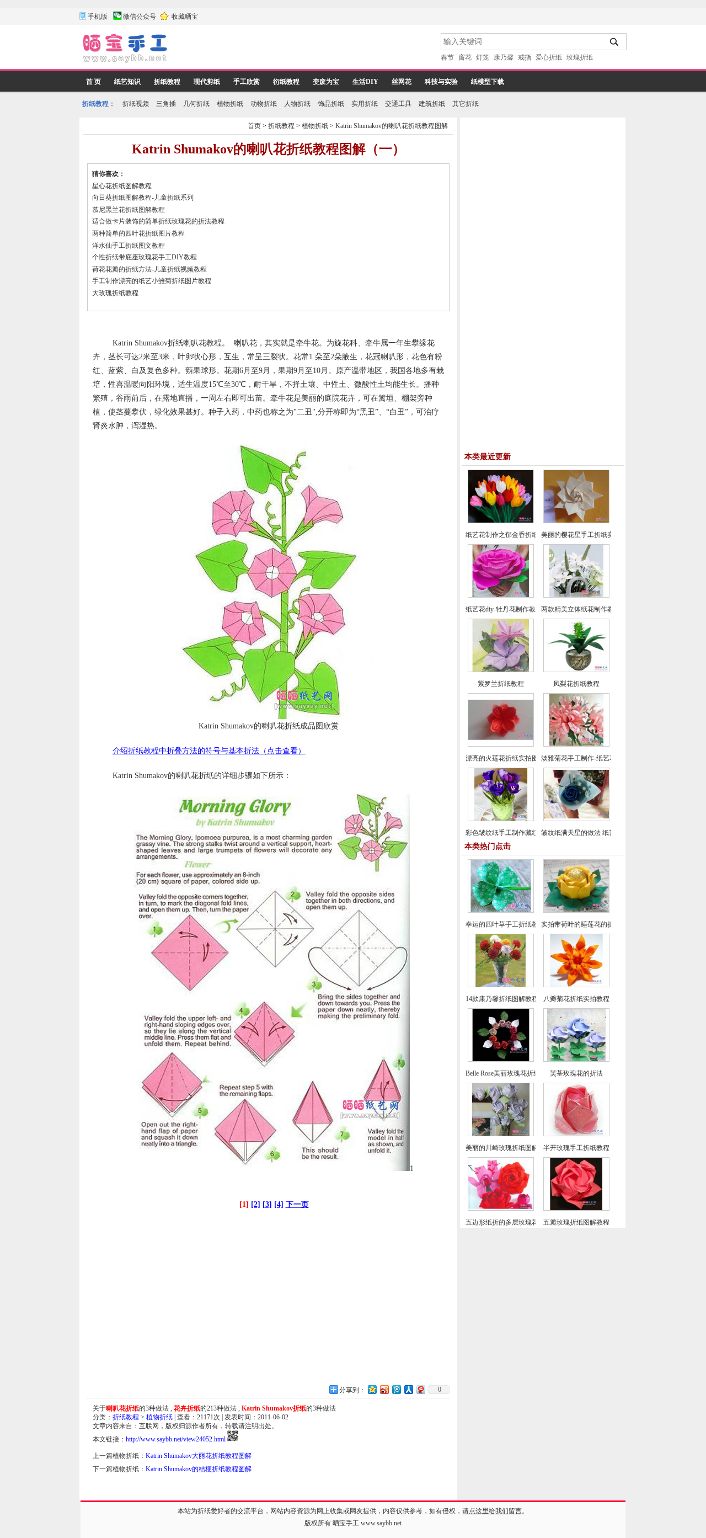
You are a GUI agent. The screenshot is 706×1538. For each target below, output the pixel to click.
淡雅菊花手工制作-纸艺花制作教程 (592, 758)
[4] (279, 1204)
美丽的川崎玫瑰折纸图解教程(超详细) (521, 1148)
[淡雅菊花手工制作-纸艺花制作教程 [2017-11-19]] (576, 744)
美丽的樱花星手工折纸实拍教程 (587, 535)
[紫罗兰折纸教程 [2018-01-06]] (501, 670)
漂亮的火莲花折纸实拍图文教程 (512, 758)
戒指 (524, 57)
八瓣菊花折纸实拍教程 (576, 999)
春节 (447, 57)
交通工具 (398, 104)
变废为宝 (326, 82)
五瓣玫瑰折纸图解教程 (576, 1222)
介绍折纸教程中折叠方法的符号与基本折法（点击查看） (209, 751)
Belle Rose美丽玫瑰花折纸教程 (509, 1073)
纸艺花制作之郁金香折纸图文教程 (515, 535)
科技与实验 (441, 82)
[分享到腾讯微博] (396, 1389)
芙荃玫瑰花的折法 (576, 1073)
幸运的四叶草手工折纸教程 (505, 924)
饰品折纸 (331, 104)
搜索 (614, 42)
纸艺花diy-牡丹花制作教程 (504, 609)
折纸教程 (167, 82)
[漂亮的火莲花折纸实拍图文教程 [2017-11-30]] (501, 744)
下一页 (297, 1204)
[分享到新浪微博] (384, 1389)
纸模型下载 (487, 82)
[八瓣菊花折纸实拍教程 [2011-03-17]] (576, 985)
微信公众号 (139, 16)
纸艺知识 (127, 82)
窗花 (465, 57)
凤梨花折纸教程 (576, 684)
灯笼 (482, 57)
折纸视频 (135, 104)
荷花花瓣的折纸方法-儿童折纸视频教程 (149, 269)
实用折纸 (364, 104)
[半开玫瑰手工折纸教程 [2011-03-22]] (576, 1134)
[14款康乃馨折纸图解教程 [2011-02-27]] (501, 985)
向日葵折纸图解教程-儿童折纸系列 (143, 197)
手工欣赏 (246, 82)
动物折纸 (263, 104)
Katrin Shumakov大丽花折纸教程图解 (199, 1456)
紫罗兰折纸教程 (501, 684)
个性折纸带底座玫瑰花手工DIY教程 (144, 257)
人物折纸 (297, 104)
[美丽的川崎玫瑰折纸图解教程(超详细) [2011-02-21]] (501, 1134)
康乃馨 (504, 57)
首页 (254, 126)
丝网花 (401, 82)
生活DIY (365, 82)
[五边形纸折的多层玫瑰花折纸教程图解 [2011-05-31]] (501, 1208)
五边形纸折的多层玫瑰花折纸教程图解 (522, 1222)
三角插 (166, 104)
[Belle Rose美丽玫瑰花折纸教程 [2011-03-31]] (501, 1059)
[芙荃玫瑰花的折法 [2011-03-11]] (576, 1059)
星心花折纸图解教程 (122, 186)
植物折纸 (230, 104)
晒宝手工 (346, 1523)
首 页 (93, 82)
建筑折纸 (432, 104)
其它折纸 (465, 104)
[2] (255, 1204)
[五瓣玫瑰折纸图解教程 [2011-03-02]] (576, 1208)
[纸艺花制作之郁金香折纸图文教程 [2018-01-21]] (501, 521)
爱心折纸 (549, 57)
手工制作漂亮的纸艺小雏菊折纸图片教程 (151, 281)
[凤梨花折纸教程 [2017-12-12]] (576, 670)
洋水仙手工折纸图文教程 (128, 245)
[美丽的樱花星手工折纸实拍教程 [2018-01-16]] (576, 521)
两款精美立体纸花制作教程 (581, 609)
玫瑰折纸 (579, 57)
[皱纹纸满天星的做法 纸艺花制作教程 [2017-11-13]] (576, 819)
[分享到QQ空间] (372, 1389)
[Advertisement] (305, 49)
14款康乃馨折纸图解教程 (502, 999)
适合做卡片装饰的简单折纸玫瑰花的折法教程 (158, 221)
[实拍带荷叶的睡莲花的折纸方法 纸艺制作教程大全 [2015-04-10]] (576, 910)
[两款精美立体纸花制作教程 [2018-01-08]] (576, 595)
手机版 (98, 16)
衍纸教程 (286, 82)
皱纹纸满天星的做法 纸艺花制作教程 (595, 833)
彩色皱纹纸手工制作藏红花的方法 (515, 833)
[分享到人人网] (408, 1389)
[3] (267, 1204)
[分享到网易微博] (420, 1389)
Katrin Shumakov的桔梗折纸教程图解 (199, 1469)
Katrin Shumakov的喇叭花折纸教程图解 (391, 126)
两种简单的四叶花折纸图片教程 (138, 233)
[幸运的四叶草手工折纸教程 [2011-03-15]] (501, 910)
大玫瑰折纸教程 (115, 293)
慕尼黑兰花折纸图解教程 (128, 210)
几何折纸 (196, 104)
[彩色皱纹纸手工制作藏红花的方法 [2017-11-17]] (501, 819)
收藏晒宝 (185, 16)
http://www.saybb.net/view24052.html (176, 1439)
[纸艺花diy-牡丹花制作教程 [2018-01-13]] (501, 595)
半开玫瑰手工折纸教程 (576, 1148)
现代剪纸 (207, 82)
